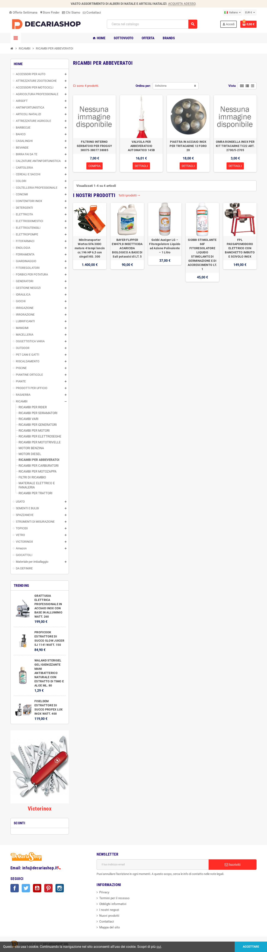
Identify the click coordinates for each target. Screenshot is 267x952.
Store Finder (49, 12)
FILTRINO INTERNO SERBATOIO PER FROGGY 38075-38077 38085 (94, 146)
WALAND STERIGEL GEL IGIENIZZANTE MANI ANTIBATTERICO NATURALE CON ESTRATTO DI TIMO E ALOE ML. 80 (49, 673)
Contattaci (93, 12)
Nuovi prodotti (109, 916)
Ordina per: (143, 86)
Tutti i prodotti (129, 195)
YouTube (37, 888)
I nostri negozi (109, 910)
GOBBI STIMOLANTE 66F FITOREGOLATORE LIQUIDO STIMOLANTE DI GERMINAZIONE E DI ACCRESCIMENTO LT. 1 (202, 254)
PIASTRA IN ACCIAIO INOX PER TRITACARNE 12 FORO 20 (188, 146)
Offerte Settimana (23, 12)
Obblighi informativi (112, 904)
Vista (232, 86)
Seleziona (160, 85)
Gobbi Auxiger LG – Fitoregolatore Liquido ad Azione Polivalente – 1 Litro (164, 246)
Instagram (59, 888)
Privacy (104, 892)
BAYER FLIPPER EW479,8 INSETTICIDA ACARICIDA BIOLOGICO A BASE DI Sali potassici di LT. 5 (127, 248)
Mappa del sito (109, 927)
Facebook (14, 888)
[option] (89, 242)
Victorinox (40, 808)
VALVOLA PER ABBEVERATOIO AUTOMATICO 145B (141, 146)
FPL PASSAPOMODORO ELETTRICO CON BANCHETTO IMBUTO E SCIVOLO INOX (240, 248)
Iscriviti (234, 864)
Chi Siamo (72, 12)
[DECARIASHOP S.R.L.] (47, 24)
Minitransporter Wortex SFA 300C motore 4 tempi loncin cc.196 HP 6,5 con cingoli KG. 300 (90, 248)
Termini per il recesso (114, 898)
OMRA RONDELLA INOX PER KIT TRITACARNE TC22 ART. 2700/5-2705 (235, 146)
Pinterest (48, 888)
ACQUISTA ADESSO (181, 4)
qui (158, 947)
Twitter (26, 888)
